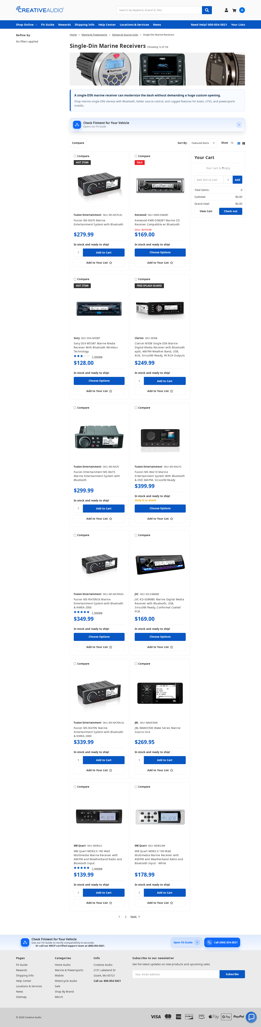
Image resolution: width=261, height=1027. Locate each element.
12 (232, 142)
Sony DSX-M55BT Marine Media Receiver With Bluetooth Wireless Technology (96, 347)
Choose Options (160, 252)
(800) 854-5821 (96, 945)
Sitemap (21, 997)
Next (133, 916)
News (157, 24)
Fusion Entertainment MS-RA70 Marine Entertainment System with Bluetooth (97, 476)
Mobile (59, 975)
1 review (97, 357)
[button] (251, 1017)
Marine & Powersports (69, 970)
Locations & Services (134, 24)
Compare (78, 143)
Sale (57, 986)
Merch (59, 997)
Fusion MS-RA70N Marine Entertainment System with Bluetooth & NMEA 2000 (98, 732)
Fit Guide (47, 24)
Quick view (99, 185)
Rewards (64, 24)
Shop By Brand (64, 991)
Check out (230, 211)
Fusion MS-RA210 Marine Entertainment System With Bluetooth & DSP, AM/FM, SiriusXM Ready (160, 476)
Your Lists (238, 24)
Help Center (107, 24)
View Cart (206, 211)
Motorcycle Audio (66, 981)
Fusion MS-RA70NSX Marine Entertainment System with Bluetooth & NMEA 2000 (98, 603)
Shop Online (25, 24)
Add (237, 180)
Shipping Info (84, 24)
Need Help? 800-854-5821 (209, 24)
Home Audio (63, 965)
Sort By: (182, 143)
